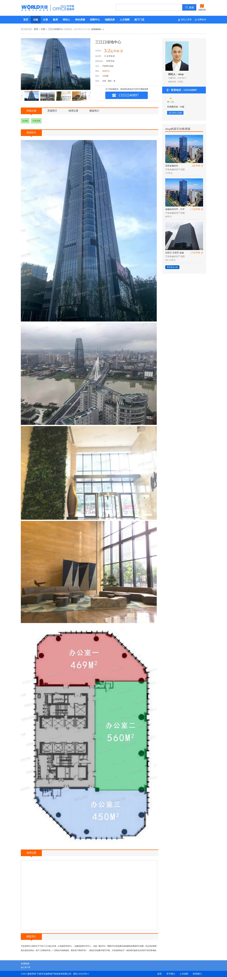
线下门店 (139, 19)
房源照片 (52, 110)
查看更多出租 (172, 267)
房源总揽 (31, 110)
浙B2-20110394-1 (81, 974)
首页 (25, 19)
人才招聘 (125, 19)
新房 (55, 19)
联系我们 (197, 974)
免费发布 (202, 19)
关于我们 (170, 974)
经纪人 (66, 19)
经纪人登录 (186, 19)
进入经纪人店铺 (175, 113)
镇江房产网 (25, 967)
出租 (35, 19)
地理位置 (73, 110)
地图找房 (110, 19)
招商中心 (95, 19)
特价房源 (80, 19)
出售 (45, 19)
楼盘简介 (94, 110)
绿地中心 (106, 71)
